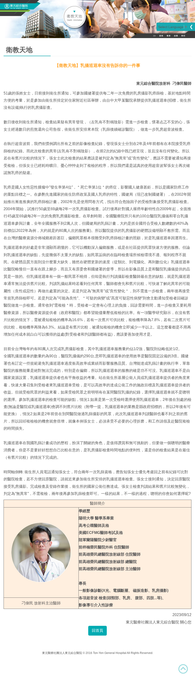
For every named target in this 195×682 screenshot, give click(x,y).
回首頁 (97, 630)
